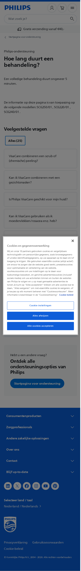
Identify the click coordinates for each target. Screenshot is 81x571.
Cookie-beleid (34, 296)
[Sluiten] (70, 239)
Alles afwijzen (39, 317)
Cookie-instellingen (39, 307)
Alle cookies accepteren (39, 327)
